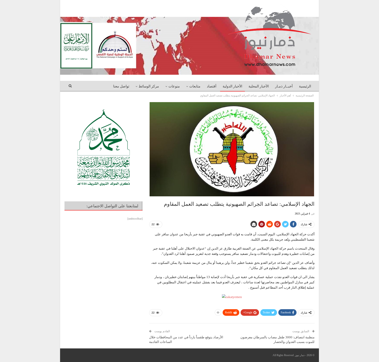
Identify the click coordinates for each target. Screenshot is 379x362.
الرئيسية (305, 86)
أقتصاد (211, 86)
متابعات (194, 86)
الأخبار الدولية (232, 86)
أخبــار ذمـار (284, 86)
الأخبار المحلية (258, 86)
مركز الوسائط (149, 86)
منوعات (174, 86)
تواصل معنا (121, 86)
